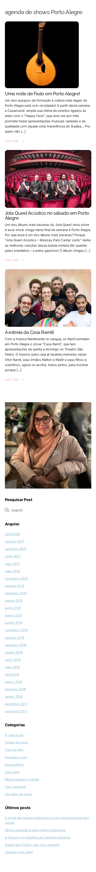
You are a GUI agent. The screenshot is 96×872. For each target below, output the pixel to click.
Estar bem (12, 772)
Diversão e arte (16, 757)
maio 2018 (12, 667)
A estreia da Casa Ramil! (29, 332)
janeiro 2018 (14, 696)
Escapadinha (14, 764)
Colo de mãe (14, 749)
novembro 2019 (16, 578)
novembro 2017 (16, 711)
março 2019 (13, 615)
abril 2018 (12, 674)
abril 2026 (12, 534)
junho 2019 (13, 608)
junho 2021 (13, 556)
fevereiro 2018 (15, 689)
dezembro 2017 (16, 704)
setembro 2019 (16, 593)
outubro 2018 (14, 637)
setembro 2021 (16, 549)
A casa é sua (14, 735)
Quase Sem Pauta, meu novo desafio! (32, 845)
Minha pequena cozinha (22, 779)
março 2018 (13, 682)
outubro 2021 (14, 541)
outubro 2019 (14, 586)
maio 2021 (12, 564)
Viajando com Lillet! (19, 852)
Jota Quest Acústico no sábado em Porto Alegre (47, 215)
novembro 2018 (16, 630)
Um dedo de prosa (18, 794)
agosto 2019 (14, 600)
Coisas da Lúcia (16, 742)
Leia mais (12, 141)
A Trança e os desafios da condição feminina (37, 837)
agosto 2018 (14, 652)
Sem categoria (15, 787)
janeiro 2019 (14, 622)
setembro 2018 (16, 645)
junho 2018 (13, 660)
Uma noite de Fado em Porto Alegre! (42, 93)
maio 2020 (12, 571)
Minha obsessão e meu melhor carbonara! (35, 830)
